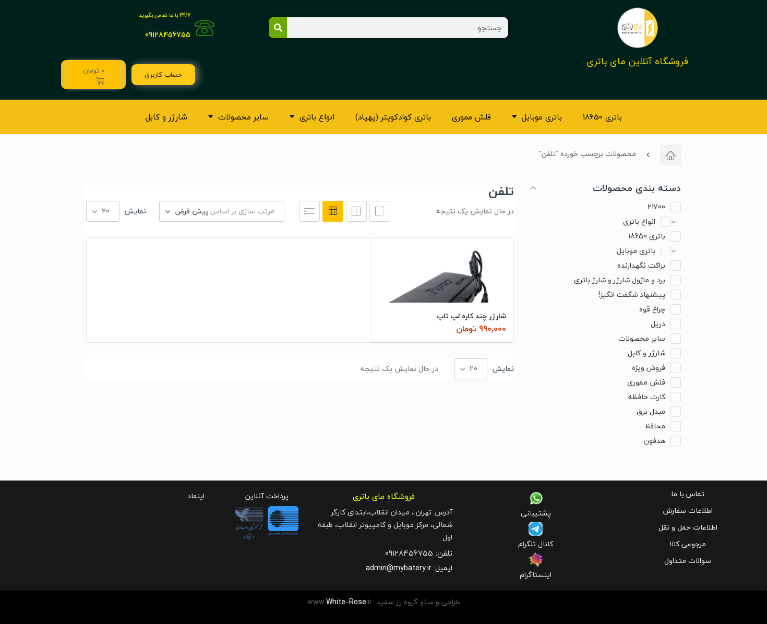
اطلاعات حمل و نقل (687, 527)
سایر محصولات (243, 117)
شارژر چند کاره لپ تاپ (471, 315)
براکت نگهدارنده (641, 265)
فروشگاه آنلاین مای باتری (637, 61)
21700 (656, 206)
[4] (379, 211)
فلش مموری (471, 117)
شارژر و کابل (166, 117)
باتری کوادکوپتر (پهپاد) (393, 117)
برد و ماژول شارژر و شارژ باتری (619, 279)
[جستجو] (278, 27)
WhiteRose (346, 601)
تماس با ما (687, 493)
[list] (309, 211)
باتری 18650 (602, 117)
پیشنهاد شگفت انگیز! (631, 294)
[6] (332, 211)
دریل (658, 323)
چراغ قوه (652, 309)
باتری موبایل (542, 117)
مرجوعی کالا (687, 543)
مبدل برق (651, 411)
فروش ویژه (648, 367)
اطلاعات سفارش (688, 510)
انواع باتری (316, 117)
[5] (356, 211)
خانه (670, 155)
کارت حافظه (646, 396)
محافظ (655, 426)
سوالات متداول (687, 560)
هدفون (654, 440)
